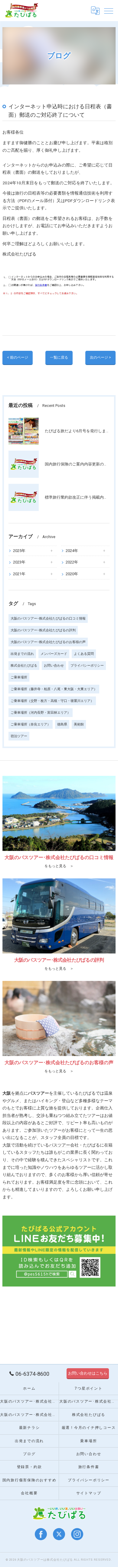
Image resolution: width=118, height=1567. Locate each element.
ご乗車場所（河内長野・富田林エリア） (40, 713)
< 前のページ (17, 357)
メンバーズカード (54, 654)
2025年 (19, 550)
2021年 (19, 574)
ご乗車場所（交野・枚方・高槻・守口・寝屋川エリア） (52, 701)
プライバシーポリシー (87, 666)
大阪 (6, 1145)
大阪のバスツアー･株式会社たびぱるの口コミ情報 (48, 618)
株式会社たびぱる (24, 666)
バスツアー (59, 1145)
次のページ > (100, 357)
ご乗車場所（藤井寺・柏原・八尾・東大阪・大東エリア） (54, 689)
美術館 (79, 724)
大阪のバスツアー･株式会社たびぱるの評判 (43, 630)
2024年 (72, 550)
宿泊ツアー (19, 736)
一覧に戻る (59, 357)
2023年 (19, 562)
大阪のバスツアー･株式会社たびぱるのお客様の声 (48, 642)
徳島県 (62, 724)
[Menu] (108, 10)
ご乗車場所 (19, 677)
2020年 (72, 574)
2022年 (72, 562)
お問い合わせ (54, 666)
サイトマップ (88, 1493)
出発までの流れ (22, 654)
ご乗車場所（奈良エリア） (31, 724)
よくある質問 (84, 654)
